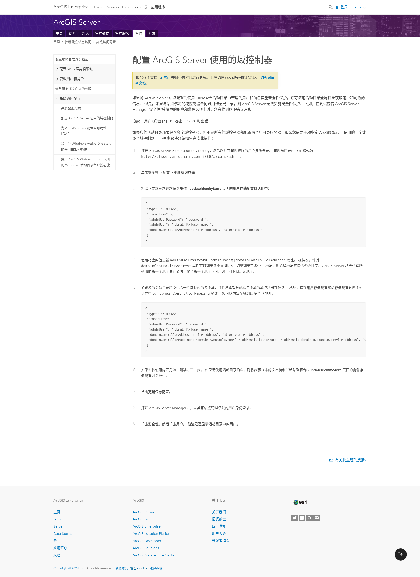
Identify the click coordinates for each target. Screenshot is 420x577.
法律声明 (156, 568)
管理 (138, 33)
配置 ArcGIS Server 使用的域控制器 (87, 118)
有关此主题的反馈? (350, 460)
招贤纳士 (219, 519)
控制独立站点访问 (78, 42)
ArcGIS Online (144, 512)
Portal (98, 7)
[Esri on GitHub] (309, 518)
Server (58, 526)
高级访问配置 (106, 42)
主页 (59, 33)
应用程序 (158, 7)
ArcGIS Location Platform (153, 533)
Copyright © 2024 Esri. (69, 568)
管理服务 (122, 33)
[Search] (330, 7)
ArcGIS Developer (147, 541)
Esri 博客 (219, 526)
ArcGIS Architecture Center (154, 555)
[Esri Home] (300, 502)
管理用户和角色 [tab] (72, 79)
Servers (113, 7)
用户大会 (219, 533)
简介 (72, 33)
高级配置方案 (71, 108)
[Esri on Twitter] (294, 518)
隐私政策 (122, 568)
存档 (164, 77)
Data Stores (131, 7)
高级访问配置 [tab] (70, 98)
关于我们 (219, 512)
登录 (344, 7)
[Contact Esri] (316, 518)
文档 (56, 555)
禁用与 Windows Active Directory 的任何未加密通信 (86, 146)
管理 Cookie (138, 568)
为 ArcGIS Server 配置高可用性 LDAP (84, 131)
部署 (85, 33)
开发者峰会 (220, 541)
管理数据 (102, 33)
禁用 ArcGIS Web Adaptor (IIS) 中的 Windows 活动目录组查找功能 (86, 162)
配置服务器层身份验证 (71, 59)
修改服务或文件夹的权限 (73, 89)
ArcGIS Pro (141, 519)
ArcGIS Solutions (146, 548)
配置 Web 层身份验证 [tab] (76, 69)
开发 (152, 33)
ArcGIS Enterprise (71, 6)
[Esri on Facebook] (302, 518)
